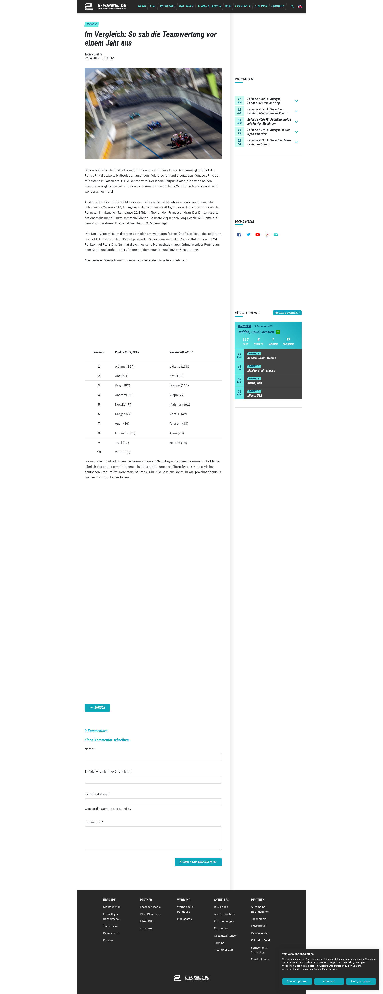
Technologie (258, 919)
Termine (219, 943)
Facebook (239, 234)
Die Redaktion (112, 907)
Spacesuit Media (150, 907)
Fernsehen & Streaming (259, 950)
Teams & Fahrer (209, 6)
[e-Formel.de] (105, 6)
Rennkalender (259, 933)
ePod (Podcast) (223, 950)
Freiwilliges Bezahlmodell (111, 916)
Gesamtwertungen (225, 935)
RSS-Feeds (221, 907)
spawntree (146, 928)
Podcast (277, 6)
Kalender (186, 6)
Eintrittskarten (260, 959)
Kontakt (108, 940)
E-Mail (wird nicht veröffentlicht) (108, 771)
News (142, 6)
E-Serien (261, 6)
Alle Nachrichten (224, 914)
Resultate (167, 6)
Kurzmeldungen (224, 921)
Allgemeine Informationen (260, 909)
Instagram (266, 234)
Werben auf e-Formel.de (186, 909)
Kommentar (94, 822)
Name (92, 749)
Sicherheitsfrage (97, 794)
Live (153, 6)
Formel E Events (285, 312)
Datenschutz (111, 933)
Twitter (248, 234)
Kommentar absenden (196, 862)
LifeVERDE (146, 921)
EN (300, 6)
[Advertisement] (153, 304)
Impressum (110, 926)
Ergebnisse (221, 928)
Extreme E (243, 6)
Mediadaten (184, 919)
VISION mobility (150, 914)
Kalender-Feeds (261, 940)
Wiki (228, 6)
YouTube (257, 234)
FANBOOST (258, 926)
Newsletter (275, 234)
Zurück (100, 707)
